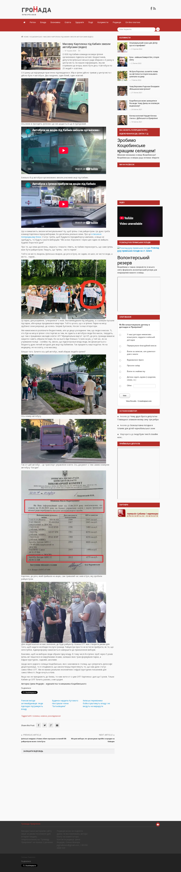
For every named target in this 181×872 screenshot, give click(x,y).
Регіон (33, 22)
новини (43, 716)
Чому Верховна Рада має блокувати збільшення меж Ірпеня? (144, 87)
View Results (131, 401)
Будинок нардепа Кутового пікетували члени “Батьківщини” (65, 703)
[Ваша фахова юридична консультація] (138, 513)
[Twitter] (44, 725)
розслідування (54, 716)
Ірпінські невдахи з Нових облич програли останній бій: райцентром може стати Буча (43, 740)
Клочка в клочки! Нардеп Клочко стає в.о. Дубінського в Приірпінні (143, 117)
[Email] (57, 725)
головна (35, 716)
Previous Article (32, 734)
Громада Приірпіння (30, 823)
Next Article (106, 734)
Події (90, 22)
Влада (43, 22)
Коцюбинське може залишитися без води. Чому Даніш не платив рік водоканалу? (144, 103)
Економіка (55, 22)
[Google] (51, 725)
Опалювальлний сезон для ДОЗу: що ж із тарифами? (143, 44)
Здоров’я (79, 22)
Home (26, 37)
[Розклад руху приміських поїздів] (133, 247)
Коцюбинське (36, 37)
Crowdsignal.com (145, 401)
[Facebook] (38, 725)
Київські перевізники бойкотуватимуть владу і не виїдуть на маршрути (96, 703)
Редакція (117, 22)
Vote (124, 396)
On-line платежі (132, 22)
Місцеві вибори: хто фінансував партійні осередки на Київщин (93, 740)
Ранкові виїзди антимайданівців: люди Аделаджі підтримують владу (32, 704)
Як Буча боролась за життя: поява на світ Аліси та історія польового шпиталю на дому (143, 74)
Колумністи (102, 22)
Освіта (68, 22)
